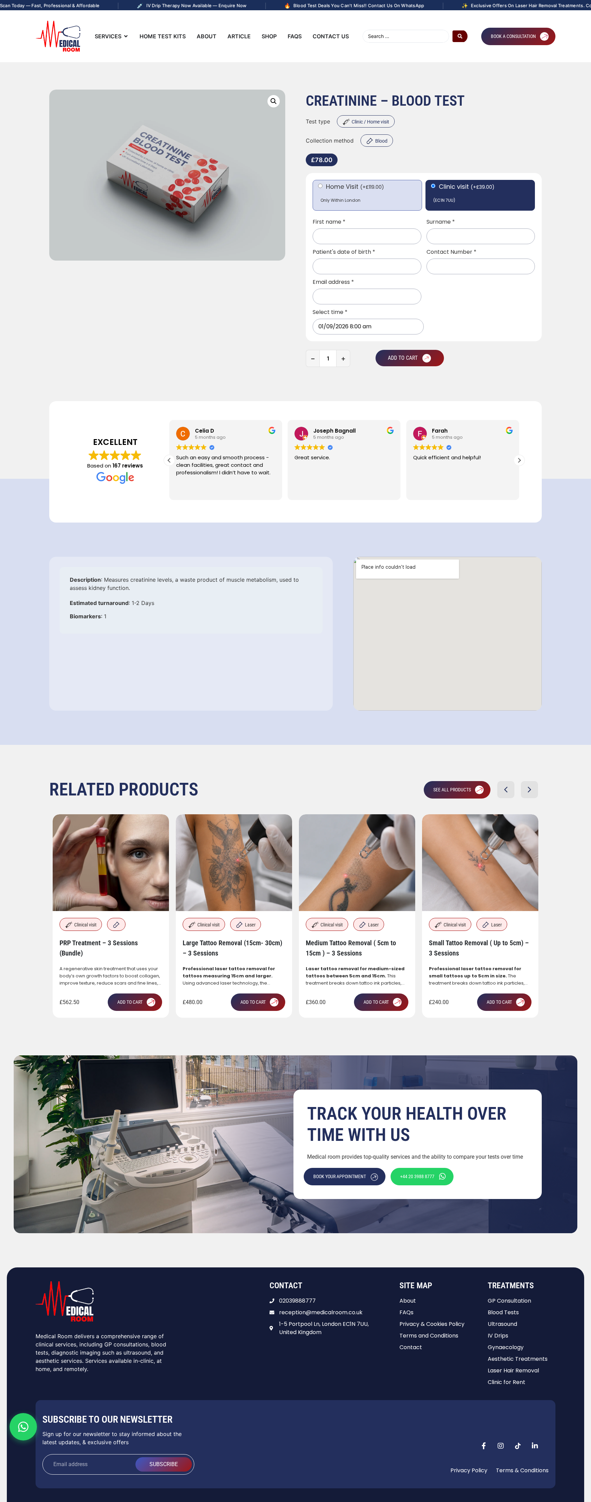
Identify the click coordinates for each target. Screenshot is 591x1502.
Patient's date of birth (344, 252)
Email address (333, 282)
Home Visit (355, 187)
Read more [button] (426, 490)
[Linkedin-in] (535, 1446)
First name (329, 222)
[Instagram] (501, 1446)
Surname (440, 222)
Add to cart (403, 358)
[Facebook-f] (483, 1446)
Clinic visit (467, 187)
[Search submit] (460, 36)
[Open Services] (126, 36)
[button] (273, 101)
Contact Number (451, 252)
